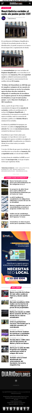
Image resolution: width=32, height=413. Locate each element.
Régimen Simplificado (8, 171)
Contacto (16, 385)
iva (11, 169)
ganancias (5, 169)
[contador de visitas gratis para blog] (16, 410)
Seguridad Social (22, 171)
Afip (17, 168)
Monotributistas (19, 169)
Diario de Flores (12, 18)
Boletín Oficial (24, 168)
